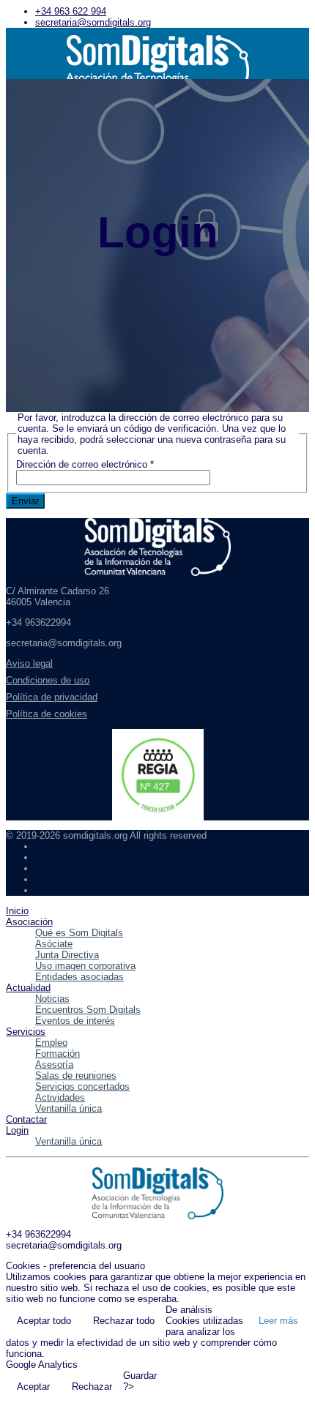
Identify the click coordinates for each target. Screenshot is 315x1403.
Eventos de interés (75, 1020)
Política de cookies (46, 713)
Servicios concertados (82, 1086)
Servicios (25, 1031)
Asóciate (54, 943)
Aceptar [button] (33, 1386)
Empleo (51, 1042)
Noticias (52, 998)
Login (17, 1130)
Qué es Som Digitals (79, 932)
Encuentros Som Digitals (88, 1009)
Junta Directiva (67, 954)
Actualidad (28, 987)
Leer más (278, 1320)
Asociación (29, 921)
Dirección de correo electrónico (85, 464)
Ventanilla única (68, 1108)
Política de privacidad (51, 697)
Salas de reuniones (75, 1075)
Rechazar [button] (92, 1386)
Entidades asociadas (79, 976)
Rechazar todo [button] (124, 1320)
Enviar (25, 500)
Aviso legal (29, 663)
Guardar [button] (140, 1375)
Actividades (60, 1097)
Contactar (26, 1119)
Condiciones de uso (47, 680)
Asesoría (54, 1064)
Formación (57, 1053)
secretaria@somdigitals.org (93, 22)
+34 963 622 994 (70, 11)
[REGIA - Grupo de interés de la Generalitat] (157, 774)
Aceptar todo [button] (44, 1320)
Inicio (17, 910)
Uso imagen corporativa (85, 965)
